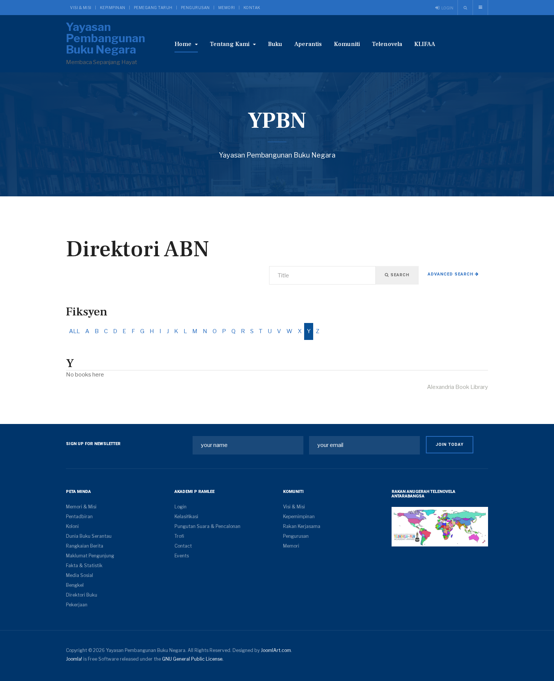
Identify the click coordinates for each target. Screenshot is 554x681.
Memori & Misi (81, 507)
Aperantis (308, 44)
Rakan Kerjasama (301, 526)
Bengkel (75, 585)
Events (181, 556)
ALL (74, 331)
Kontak (251, 7)
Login (180, 507)
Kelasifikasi (186, 516)
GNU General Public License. (192, 659)
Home (183, 44)
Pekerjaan (76, 605)
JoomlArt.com (276, 650)
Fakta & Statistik (84, 565)
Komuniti (347, 44)
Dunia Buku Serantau (89, 536)
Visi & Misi (81, 7)
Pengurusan (195, 7)
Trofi (179, 536)
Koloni (72, 526)
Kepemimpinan (299, 516)
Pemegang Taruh (153, 7)
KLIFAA (424, 44)
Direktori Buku (81, 595)
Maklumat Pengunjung (90, 556)
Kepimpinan (112, 7)
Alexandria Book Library (457, 387)
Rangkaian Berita (84, 546)
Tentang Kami (230, 44)
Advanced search (451, 274)
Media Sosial (79, 575)
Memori (226, 7)
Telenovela (387, 44)
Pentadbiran (79, 516)
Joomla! (74, 659)
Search (399, 274)
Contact (183, 546)
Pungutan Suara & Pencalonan (207, 526)
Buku (275, 44)
